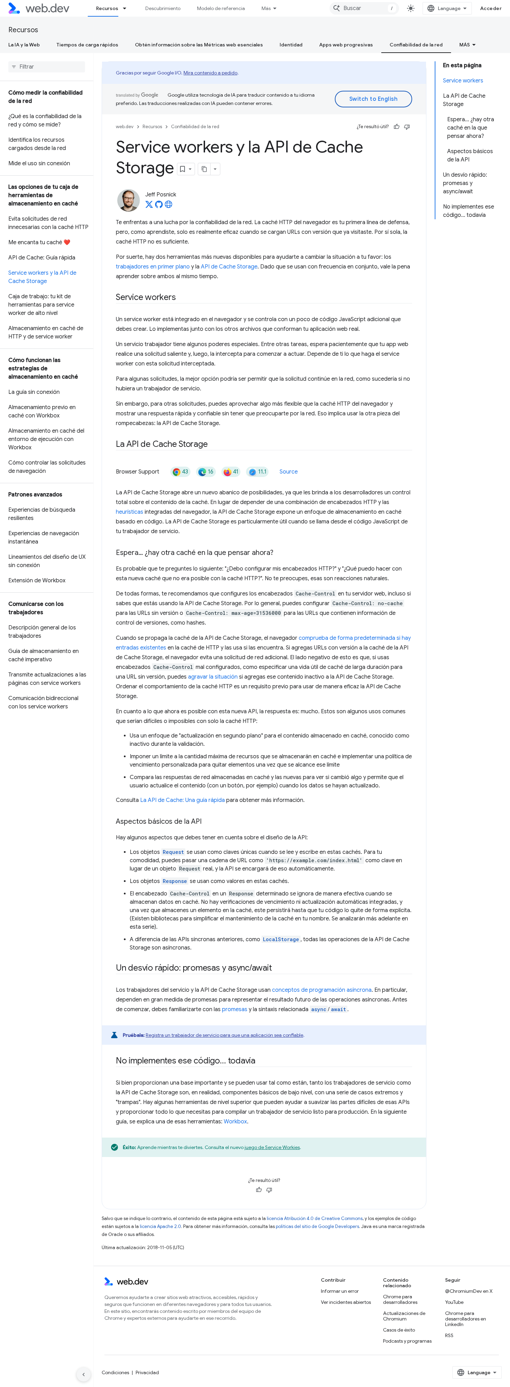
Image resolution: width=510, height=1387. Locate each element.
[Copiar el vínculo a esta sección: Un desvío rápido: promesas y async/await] (278, 968)
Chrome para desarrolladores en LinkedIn (465, 1318)
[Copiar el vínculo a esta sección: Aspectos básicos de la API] (208, 822)
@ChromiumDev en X (469, 1291)
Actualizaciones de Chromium (404, 1316)
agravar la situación (213, 676)
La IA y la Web (24, 45)
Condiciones (115, 1372)
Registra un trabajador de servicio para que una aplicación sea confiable (224, 1035)
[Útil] (396, 127)
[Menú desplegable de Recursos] (127, 8)
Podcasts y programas (407, 1341)
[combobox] (364, 8)
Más (266, 8)
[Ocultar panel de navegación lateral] (84, 1374)
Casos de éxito (399, 1330)
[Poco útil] (407, 127)
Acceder (491, 8)
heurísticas (129, 512)
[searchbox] (46, 66)
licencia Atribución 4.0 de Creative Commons (315, 1218)
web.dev (125, 127)
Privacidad (147, 1372)
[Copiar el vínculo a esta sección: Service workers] (182, 298)
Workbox (235, 1121)
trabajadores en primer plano (153, 266)
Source (289, 471)
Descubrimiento (162, 8)
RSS (449, 1335)
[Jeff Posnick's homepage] (168, 206)
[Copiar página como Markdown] (204, 169)
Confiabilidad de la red (416, 45)
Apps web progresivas (346, 45)
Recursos (107, 8)
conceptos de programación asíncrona (322, 990)
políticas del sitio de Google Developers (317, 1226)
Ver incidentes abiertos (346, 1302)
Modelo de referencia (221, 8)
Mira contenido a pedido (210, 73)
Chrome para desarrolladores (400, 1299)
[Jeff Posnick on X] (149, 206)
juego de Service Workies (272, 1147)
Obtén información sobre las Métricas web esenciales (199, 45)
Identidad (291, 45)
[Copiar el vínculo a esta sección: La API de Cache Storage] (213, 445)
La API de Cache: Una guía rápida (182, 800)
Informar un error (340, 1291)
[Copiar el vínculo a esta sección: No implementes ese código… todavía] (261, 1061)
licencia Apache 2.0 (160, 1226)
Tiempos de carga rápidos (87, 45)
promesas (234, 1009)
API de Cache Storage (229, 266)
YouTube (454, 1302)
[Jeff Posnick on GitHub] (159, 206)
